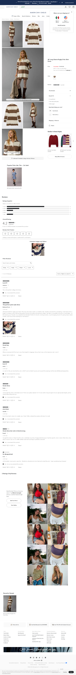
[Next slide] (59, 2)
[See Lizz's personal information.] (6, 456)
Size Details (55, 110)
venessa (5, 285)
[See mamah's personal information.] (7, 411)
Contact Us (6, 639)
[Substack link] (45, 657)
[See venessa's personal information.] (8, 285)
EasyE (4, 433)
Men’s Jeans (49, 639)
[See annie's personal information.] (6, 366)
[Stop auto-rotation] (62, 2)
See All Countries (61, 25)
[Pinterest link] (36, 657)
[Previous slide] (16, 2)
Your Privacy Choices (6, 673)
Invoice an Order (7, 637)
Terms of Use (65, 30)
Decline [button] (65, 672)
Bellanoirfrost (6, 307)
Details (47, 2)
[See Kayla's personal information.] (6, 388)
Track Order (6, 633)
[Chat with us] (50, 114)
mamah (4, 411)
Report (19, 295)
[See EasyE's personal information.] (7, 433)
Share (52, 125)
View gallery (14, 505)
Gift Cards (49, 642)
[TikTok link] (39, 657)
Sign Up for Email (22, 635)
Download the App (36, 641)
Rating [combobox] (4, 267)
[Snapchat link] (42, 657)
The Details (52, 90)
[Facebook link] (30, 657)
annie (4, 366)
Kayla (4, 388)
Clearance (49, 641)
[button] (57, 19)
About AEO (63, 633)
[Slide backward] (73, 141)
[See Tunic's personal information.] (6, 347)
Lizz (4, 456)
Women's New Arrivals (51, 633)
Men (39, 16)
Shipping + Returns (54, 120)
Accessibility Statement (14, 662)
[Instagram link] (33, 657)
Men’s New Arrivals (51, 637)
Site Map (63, 639)
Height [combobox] (12, 267)
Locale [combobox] (29, 267)
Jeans (43, 16)
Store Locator (35, 633)
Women (34, 16)
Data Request (51, 662)
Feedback (6, 642)
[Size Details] (50, 110)
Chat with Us (16, 624)
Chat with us (55, 114)
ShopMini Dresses (60, 156)
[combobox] (66, 273)
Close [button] (71, 672)
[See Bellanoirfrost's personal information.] (11, 307)
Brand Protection (42, 664)
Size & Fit (51, 96)
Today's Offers (16, 16)
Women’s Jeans (50, 635)
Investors (63, 635)
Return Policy (6, 635)
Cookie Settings (55, 672)
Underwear (49, 16)
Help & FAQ (6, 641)
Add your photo (14, 500)
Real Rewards (21, 633)
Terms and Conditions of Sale (41, 662)
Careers (62, 637)
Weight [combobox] (21, 267)
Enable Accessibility (69, 2)
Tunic (4, 347)
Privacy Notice (37, 672)
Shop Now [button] (41, 2)
